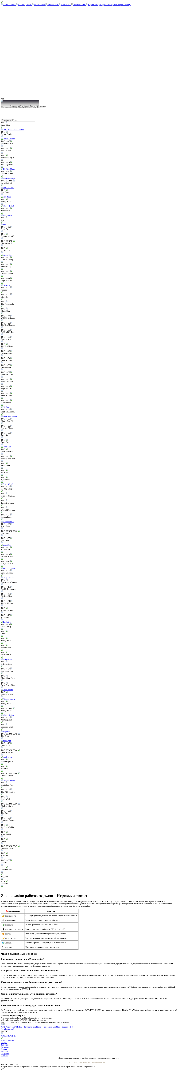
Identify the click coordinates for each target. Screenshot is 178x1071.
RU (71, 1027)
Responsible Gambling (51, 1027)
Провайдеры (6, 120)
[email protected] (7, 1029)
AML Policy (6, 1027)
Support (65, 1027)
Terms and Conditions (32, 1027)
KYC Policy (17, 1027)
